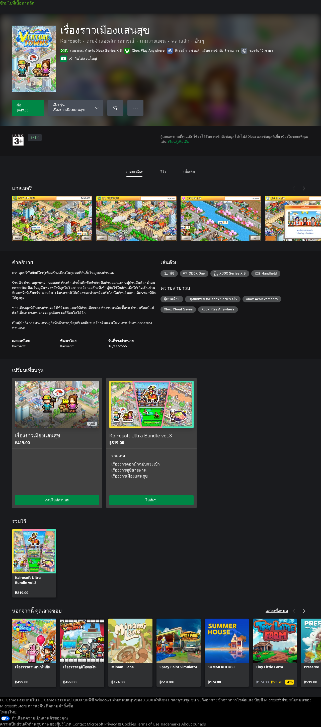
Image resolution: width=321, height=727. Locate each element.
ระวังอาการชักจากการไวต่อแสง (225, 699)
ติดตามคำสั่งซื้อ (59, 705)
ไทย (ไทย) (9, 711)
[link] (34, 563)
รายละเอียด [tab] (134, 171)
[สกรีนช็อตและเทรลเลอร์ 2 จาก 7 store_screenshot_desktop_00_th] (136, 218)
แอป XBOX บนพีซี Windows (87, 699)
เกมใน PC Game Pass (44, 699)
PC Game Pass (12, 699)
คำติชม (160, 699)
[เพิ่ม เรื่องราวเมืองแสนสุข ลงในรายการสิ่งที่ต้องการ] (115, 108)
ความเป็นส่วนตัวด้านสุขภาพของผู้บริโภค (35, 723)
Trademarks (170, 723)
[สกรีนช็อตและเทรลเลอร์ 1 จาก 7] (52, 218)
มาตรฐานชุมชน (182, 699)
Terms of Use (148, 723)
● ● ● (135, 107)
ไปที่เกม (151, 500)
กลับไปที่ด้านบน (57, 500)
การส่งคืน (36, 705)
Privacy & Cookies (120, 723)
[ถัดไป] (304, 188)
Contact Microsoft (87, 723)
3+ (32, 137)
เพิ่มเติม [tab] (189, 171)
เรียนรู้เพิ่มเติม (178, 141)
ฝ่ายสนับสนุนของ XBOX (133, 699)
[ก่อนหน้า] (294, 188)
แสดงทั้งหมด (277, 610)
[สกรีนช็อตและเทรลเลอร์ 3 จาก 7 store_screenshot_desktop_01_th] (221, 218)
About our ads (193, 723)
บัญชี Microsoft (267, 699)
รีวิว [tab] (163, 171)
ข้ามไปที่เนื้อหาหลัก (17, 3)
